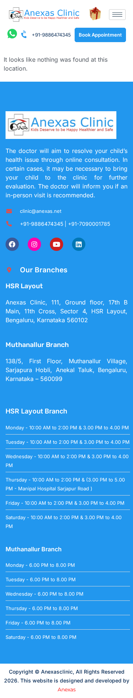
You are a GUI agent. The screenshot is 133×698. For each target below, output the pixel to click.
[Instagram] (34, 244)
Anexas (67, 689)
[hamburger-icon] (117, 14)
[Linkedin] (78, 244)
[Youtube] (56, 244)
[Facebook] (12, 244)
